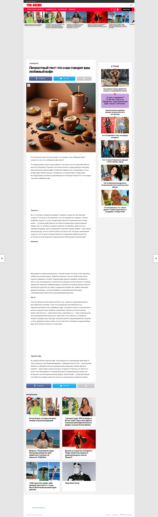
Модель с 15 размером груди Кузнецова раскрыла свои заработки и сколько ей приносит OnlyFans (75, 26)
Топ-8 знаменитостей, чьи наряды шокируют (115, 136)
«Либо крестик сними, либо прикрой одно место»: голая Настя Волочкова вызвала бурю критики (118, 26)
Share (28, 85)
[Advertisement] (79, 43)
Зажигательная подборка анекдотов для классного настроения (115, 112)
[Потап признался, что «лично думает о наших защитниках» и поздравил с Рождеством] (115, 197)
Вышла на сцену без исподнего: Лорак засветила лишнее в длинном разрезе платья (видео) (97, 25)
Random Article (30, 1)
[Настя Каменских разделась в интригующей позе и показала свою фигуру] (115, 173)
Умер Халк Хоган (72, 483)
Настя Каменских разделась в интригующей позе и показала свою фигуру (115, 185)
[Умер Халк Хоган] (79, 471)
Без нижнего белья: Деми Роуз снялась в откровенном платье (115, 90)
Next (133, 20)
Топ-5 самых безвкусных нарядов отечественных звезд (115, 161)
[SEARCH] (114, 9)
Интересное (62, 9)
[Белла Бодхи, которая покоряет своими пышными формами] (34, 17)
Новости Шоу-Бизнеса (35, 9)
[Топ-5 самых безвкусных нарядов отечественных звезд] (115, 149)
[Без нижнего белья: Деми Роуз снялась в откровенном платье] (115, 78)
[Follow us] (111, 9)
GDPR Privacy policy (126, 515)
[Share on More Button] (84, 78)
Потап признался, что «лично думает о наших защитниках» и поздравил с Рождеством (115, 209)
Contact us (115, 515)
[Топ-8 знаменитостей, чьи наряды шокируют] (115, 125)
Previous (24, 20)
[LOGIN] (118, 9)
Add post (126, 9)
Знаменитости (50, 9)
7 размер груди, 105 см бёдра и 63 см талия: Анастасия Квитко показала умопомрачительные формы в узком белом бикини (55, 26)
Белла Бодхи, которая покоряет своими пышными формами (33, 25)
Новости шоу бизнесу (38, 507)
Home (108, 515)
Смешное (71, 9)
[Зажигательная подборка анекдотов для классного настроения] (115, 101)
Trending (131, 5)
